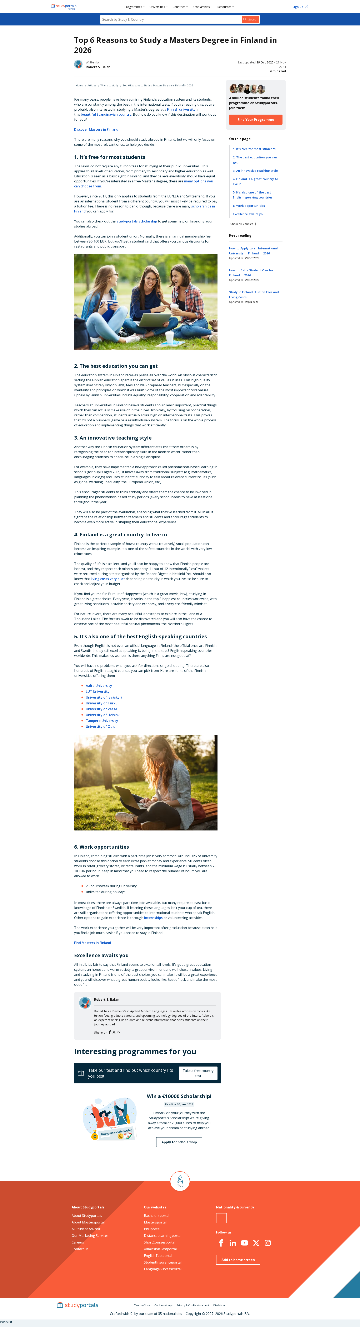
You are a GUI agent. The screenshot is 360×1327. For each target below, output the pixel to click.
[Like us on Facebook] (221, 1243)
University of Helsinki (103, 715)
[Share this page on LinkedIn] (118, 1032)
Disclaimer (219, 1305)
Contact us (80, 1249)
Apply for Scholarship (179, 1142)
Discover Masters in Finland (96, 129)
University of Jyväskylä (104, 697)
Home (79, 85)
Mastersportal (155, 1222)
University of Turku (102, 703)
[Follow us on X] (256, 1243)
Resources (224, 7)
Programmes (133, 7)
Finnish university (181, 109)
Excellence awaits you (249, 214)
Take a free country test (198, 1073)
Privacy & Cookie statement (193, 1305)
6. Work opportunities (249, 206)
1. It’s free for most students (254, 149)
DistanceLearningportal (162, 1235)
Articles (92, 85)
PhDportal (152, 1229)
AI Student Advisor (86, 1229)
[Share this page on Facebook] (110, 1032)
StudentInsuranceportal (162, 1262)
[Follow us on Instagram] (268, 1243)
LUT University (98, 691)
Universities (157, 7)
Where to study (109, 85)
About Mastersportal (88, 1222)
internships (153, 917)
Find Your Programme (256, 119)
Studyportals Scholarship (136, 221)
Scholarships (201, 7)
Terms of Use (142, 1305)
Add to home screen (238, 1259)
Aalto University (99, 685)
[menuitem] (135, 6)
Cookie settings (163, 1305)
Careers (78, 1242)
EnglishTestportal (158, 1255)
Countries (178, 7)
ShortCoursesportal (159, 1242)
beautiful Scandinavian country (106, 114)
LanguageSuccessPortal (162, 1269)
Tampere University (102, 720)
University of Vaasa (101, 709)
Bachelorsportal (156, 1215)
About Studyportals (87, 1215)
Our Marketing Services (90, 1235)
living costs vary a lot (108, 578)
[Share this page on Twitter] (114, 1032)
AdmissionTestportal (160, 1249)
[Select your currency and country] (221, 1218)
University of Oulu (100, 726)
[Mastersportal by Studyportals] (64, 6)
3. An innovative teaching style (255, 171)
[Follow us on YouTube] (244, 1243)
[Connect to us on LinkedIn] (233, 1243)
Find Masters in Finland (92, 942)
